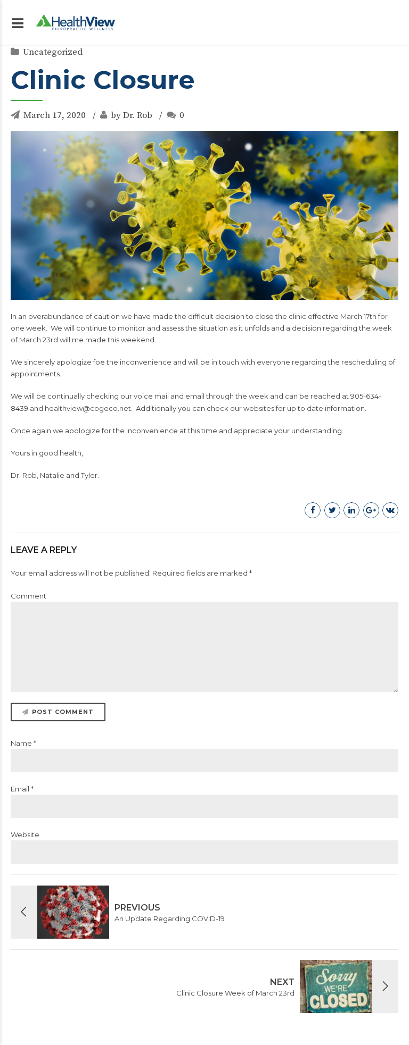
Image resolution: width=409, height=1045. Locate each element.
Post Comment (63, 711)
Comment (28, 596)
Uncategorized (53, 52)
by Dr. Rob (131, 115)
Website (25, 834)
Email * (22, 789)
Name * (23, 743)
